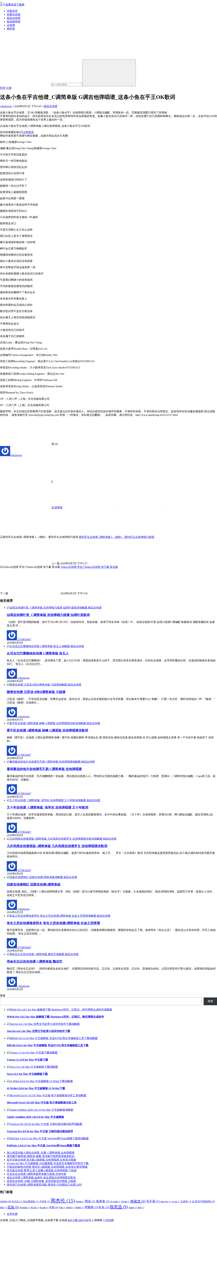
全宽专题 (12, 1213)
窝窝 (3, 1208)
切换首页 (12, 10)
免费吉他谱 (13, 14)
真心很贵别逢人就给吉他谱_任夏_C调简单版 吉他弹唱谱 (40, 1152)
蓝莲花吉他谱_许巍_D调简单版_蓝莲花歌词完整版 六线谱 (41, 1181)
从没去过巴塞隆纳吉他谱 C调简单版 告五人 (38, 653)
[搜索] (109, 72)
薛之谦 (44, 1208)
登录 (2, 88)
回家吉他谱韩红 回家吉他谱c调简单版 (34, 884)
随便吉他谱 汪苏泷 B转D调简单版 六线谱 (36, 692)
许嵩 (53, 1207)
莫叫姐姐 (25, 1208)
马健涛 (133, 1208)
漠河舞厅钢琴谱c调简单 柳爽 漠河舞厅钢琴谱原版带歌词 (40, 1156)
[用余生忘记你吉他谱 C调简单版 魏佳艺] (36, 954)
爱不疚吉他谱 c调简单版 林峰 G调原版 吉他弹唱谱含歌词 (47, 730)
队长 (104, 1207)
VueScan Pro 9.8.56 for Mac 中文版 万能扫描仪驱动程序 (40, 1131)
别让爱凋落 (30, 1201)
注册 (9, 88)
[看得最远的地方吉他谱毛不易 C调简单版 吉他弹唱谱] (44, 761)
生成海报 (57, 507)
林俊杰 (137, 1201)
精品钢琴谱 (13, 21)
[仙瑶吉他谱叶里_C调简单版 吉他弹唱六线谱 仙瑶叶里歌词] (47, 607)
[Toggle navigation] (1, 2)
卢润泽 (44, 1201)
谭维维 (70, 1208)
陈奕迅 (119, 1207)
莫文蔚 (35, 1208)
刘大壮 (17, 1201)
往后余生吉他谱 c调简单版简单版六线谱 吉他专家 (36, 1174)
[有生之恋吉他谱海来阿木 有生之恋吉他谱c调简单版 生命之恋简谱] (52, 915)
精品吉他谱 (13, 18)
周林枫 (80, 1202)
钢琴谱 (11, 28)
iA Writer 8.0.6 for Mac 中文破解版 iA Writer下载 (36, 1088)
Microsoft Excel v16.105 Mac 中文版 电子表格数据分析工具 (42, 1102)
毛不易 (153, 1201)
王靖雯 (186, 1201)
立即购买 (28, 132)
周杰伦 (63, 1200)
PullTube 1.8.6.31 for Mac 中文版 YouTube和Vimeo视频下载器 (43, 1145)
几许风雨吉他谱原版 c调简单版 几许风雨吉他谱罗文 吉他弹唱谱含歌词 (57, 846)
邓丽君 (79, 1208)
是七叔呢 (115, 1202)
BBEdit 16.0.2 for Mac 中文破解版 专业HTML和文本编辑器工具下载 (47, 1045)
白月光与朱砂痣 (203, 1201)
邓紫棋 (91, 1207)
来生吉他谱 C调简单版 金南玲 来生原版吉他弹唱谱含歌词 (41, 1177)
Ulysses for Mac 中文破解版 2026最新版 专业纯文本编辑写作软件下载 (48, 1163)
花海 (13, 1207)
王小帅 (175, 1202)
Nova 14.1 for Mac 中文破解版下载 (27, 1073)
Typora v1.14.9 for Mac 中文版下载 (27, 1059)
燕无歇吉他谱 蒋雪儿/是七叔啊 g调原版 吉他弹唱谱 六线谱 (42, 1170)
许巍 (62, 1208)
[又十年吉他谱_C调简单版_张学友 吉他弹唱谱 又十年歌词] (47, 800)
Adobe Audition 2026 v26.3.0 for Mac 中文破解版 (35, 1116)
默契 (141, 1208)
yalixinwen (6, 106)
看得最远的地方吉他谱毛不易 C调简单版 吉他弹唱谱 (44, 769)
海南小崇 (165, 1202)
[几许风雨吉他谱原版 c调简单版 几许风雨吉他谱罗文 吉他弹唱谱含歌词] (55, 838)
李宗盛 (125, 1202)
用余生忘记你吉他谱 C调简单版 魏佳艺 (34, 961)
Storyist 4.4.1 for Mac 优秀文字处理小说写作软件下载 (38, 1031)
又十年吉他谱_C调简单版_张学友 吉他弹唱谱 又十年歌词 (47, 807)
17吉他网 (108, 1220)
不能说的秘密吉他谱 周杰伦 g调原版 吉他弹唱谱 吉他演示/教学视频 (47, 1166)
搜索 (2, 995)
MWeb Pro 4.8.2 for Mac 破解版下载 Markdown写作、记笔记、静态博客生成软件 (55, 1016)
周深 (90, 1201)
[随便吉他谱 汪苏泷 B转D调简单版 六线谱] (37, 684)
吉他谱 (11, 25)
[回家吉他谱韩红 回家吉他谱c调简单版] (35, 877)
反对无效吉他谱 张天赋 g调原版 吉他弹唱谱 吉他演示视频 (41, 1159)
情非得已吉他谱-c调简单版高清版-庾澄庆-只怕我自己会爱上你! (44, 1184)
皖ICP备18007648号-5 (80, 1220)
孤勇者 (103, 1201)
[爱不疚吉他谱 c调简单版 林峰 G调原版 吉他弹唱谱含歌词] (47, 723)
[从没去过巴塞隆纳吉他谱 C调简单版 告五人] (38, 646)
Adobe (5, 1201)
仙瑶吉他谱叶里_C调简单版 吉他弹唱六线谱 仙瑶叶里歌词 (48, 615)
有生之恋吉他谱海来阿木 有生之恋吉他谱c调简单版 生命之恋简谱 (53, 923)
